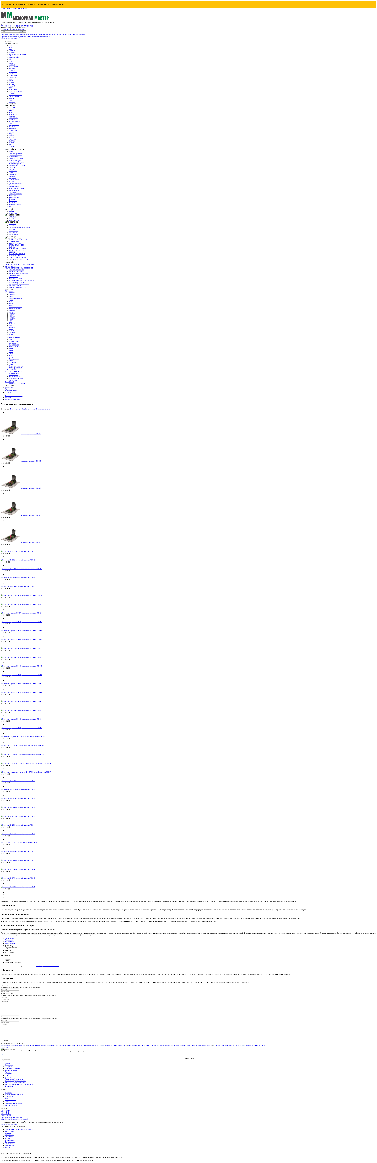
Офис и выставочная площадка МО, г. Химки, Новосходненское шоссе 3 (25, 37)
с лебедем (12, 70)
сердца (11, 305)
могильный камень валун (17, 54)
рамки (11, 348)
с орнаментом (12, 313)
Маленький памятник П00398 (32, 648)
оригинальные (13, 234)
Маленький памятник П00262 (25, 781)
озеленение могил (15, 285)
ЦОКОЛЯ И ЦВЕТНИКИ (17, 248)
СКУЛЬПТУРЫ (14, 241)
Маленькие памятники (12, 399)
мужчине (12, 126)
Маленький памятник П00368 (31, 542)
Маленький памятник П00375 (25, 878)
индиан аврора (14, 179)
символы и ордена (15, 308)
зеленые (11, 211)
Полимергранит (14, 197)
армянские (12, 128)
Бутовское (8, 1138)
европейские (13, 114)
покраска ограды (14, 275)
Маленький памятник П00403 (32, 692)
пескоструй (12, 362)
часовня (11, 82)
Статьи (7, 1075)
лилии (11, 325)
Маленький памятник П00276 (25, 807)
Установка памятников (12, 1068)
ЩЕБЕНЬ (12, 252)
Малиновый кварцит (16, 183)
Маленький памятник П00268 (41, 763)
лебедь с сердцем (14, 56)
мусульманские (14, 125)
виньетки (12, 310)
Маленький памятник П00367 (31, 515)
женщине (12, 116)
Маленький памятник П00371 (27, 843)
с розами (11, 315)
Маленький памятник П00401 (32, 675)
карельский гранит (15, 153)
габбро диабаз (13, 156)
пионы (11, 329)
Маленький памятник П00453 (32, 710)
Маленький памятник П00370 (31, 434)
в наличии (12, 224)
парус (10, 100)
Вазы (6, 1098)
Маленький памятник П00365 (25, 586)
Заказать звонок (6, 1115)
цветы (11, 300)
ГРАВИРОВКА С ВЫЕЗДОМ (15, 383)
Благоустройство (10, 266)
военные (11, 142)
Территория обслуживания (14, 1079)
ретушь (11, 360)
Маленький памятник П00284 (25, 825)
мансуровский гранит (16, 162)
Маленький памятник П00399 (32, 657)
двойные (12, 119)
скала (10, 88)
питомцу (12, 146)
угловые (11, 80)
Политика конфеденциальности (15, 1081)
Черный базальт (14, 190)
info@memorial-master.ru (9, 38)
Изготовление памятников (13, 396)
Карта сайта (9, 1086)
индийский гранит (15, 160)
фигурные (12, 102)
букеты (11, 336)
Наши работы (9, 387)
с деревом (12, 65)
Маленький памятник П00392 (32, 595)
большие (11, 98)
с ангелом (12, 50)
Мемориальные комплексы (14, 1094)
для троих (12, 73)
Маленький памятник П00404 (32, 701)
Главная (7, 1063)
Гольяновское (9, 1145)
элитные (11, 218)
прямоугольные (14, 96)
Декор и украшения (15, 368)
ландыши (12, 330)
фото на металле (14, 376)
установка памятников (16, 270)
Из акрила (12, 202)
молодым (12, 141)
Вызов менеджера (19, 29)
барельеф (12, 52)
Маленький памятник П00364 (25, 577)
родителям (12, 139)
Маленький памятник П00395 (32, 622)
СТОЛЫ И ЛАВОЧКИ (16, 245)
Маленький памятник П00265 (25, 790)
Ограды (7, 1101)
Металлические (14, 187)
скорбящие (12, 343)
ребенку (11, 137)
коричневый (13, 171)
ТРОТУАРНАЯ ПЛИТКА (17, 257)
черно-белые (13, 213)
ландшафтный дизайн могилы (19, 284)
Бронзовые (12, 192)
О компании (9, 1065)
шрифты (11, 296)
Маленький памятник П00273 (25, 798)
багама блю (13, 174)
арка (10, 47)
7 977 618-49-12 (27, 26)
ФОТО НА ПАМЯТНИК (13, 371)
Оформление (9, 291)
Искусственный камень (16, 188)
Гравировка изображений (13, 1103)
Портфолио (8, 1074)
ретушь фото (13, 380)
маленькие (12, 68)
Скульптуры (9, 1096)
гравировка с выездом (16, 278)
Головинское (9, 1143)
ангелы (11, 303)
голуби (11, 355)
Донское (7, 1147)
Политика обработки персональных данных (19, 1084)
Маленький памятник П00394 (32, 613)
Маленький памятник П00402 (32, 683)
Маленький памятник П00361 (25, 551)
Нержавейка (13, 195)
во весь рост (13, 89)
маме (10, 111)
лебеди (11, 357)
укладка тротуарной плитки (18, 287)
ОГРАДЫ (12, 247)
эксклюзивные (13, 231)
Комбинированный (15, 194)
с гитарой (12, 86)
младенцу (12, 132)
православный (12, 316)
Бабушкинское (9, 1135)
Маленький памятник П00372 (25, 851)
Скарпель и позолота (16, 366)
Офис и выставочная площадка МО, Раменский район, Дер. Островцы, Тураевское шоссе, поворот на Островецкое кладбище (43, 34)
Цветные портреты (11, 1105)
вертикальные (13, 66)
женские (11, 135)
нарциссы (12, 332)
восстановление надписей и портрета (21, 280)
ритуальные (13, 232)
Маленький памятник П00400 (32, 666)
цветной (12, 167)
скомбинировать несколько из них (47, 966)
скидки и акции (14, 220)
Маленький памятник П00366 (31, 488)
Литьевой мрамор (15, 204)
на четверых (13, 75)
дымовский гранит (15, 155)
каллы (11, 334)
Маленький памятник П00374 (25, 869)
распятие (11, 319)
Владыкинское (10, 1142)
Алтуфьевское (9, 1131)
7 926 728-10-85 (6, 26)
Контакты (8, 392)
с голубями (12, 77)
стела (10, 45)
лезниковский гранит (16, 158)
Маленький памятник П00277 (25, 816)
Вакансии (8, 1077)
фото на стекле (14, 373)
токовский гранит (15, 164)
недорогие (12, 217)
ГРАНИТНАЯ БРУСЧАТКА (18, 259)
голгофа (11, 84)
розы (10, 322)
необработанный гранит (17, 165)
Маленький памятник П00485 (32, 728)
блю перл (12, 176)
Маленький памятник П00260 (34, 737)
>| (5, 898)
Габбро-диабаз (9, 938)
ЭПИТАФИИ (9, 382)
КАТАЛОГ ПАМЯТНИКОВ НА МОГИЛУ (19, 264)
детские (11, 109)
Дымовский (9, 940)
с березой (12, 93)
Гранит (11, 151)
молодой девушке (14, 121)
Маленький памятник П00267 (34, 754)
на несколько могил (15, 91)
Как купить (8, 1066)
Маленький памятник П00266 (34, 745)
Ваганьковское (10, 1140)
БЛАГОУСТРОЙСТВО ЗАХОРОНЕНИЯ (19, 268)
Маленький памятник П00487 (41, 772)
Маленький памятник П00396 (32, 630)
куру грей (12, 178)
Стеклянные (13, 185)
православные (13, 118)
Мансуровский (10, 943)
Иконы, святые (14, 359)
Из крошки (12, 199)
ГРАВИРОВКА (10, 293)
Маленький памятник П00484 (32, 719)
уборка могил (13, 277)
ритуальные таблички (16, 378)
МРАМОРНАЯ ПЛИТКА (17, 255)
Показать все (5, 1047)
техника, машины (15, 346)
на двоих (12, 61)
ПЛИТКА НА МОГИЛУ (17, 250)
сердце (11, 49)
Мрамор (11, 181)
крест (10, 59)
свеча (10, 79)
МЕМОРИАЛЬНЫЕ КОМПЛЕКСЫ (21, 240)
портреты (12, 294)
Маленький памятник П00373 (25, 860)
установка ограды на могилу (18, 273)
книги (11, 63)
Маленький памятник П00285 (25, 834)
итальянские (13, 130)
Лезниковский (9, 941)
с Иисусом (12, 314)
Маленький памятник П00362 (25, 560)
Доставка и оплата (11, 391)
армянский (12, 317)
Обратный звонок (7, 29)
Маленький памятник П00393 (32, 604)
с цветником (13, 72)
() (22, 8)
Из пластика (13, 201)
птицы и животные (15, 307)
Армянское (8, 1133)
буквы (11, 364)
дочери (11, 144)
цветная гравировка (15, 298)
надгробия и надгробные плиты (19, 227)
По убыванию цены (28, 409)
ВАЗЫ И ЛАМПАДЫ (16, 243)
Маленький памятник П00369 (31, 461)
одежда (11, 350)
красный (12, 169)
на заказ (11, 225)
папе (10, 123)
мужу (10, 134)
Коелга (11, 206)
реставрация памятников (17, 282)
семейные (12, 112)
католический (12, 318)
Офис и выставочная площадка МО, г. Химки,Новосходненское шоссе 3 (14, 1118)
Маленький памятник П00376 (25, 887)
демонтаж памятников (16, 271)
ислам (11, 352)
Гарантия (8, 389)
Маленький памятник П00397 (32, 639)
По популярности (15, 409)
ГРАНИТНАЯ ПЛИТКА (17, 254)
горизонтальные (14, 58)
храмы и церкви (14, 341)
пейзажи (11, 339)
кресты (11, 312)
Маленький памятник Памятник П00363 (28, 569)
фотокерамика (13, 375)
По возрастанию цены (43, 409)
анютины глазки (14, 338)
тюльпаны (12, 323)
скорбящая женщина (15, 95)
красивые (12, 229)
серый (11, 172)
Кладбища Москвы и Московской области (19, 1129)
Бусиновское (9, 1136)
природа (11, 353)
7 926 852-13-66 (17, 26)
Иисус (11, 320)
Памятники (8, 397)
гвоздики (12, 327)
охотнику (12, 107)
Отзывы (3, 8)
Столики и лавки (10, 1100)
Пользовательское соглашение (15, 1082)
